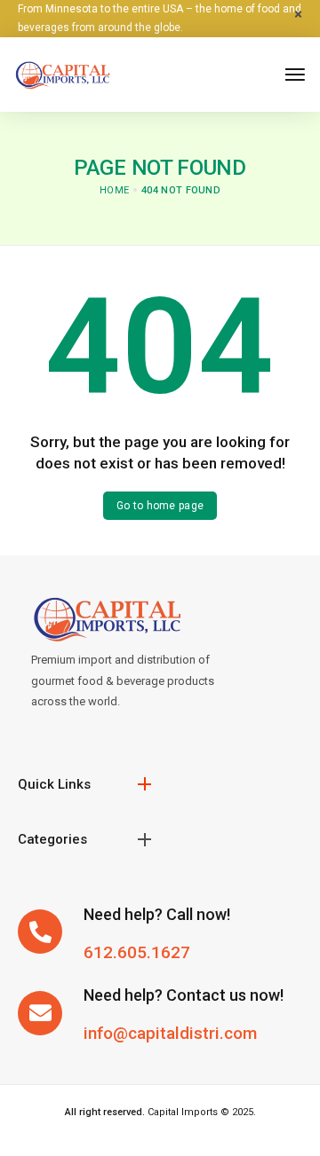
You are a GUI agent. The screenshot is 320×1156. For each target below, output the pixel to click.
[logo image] (62, 73)
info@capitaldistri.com (170, 1033)
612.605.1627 (137, 952)
